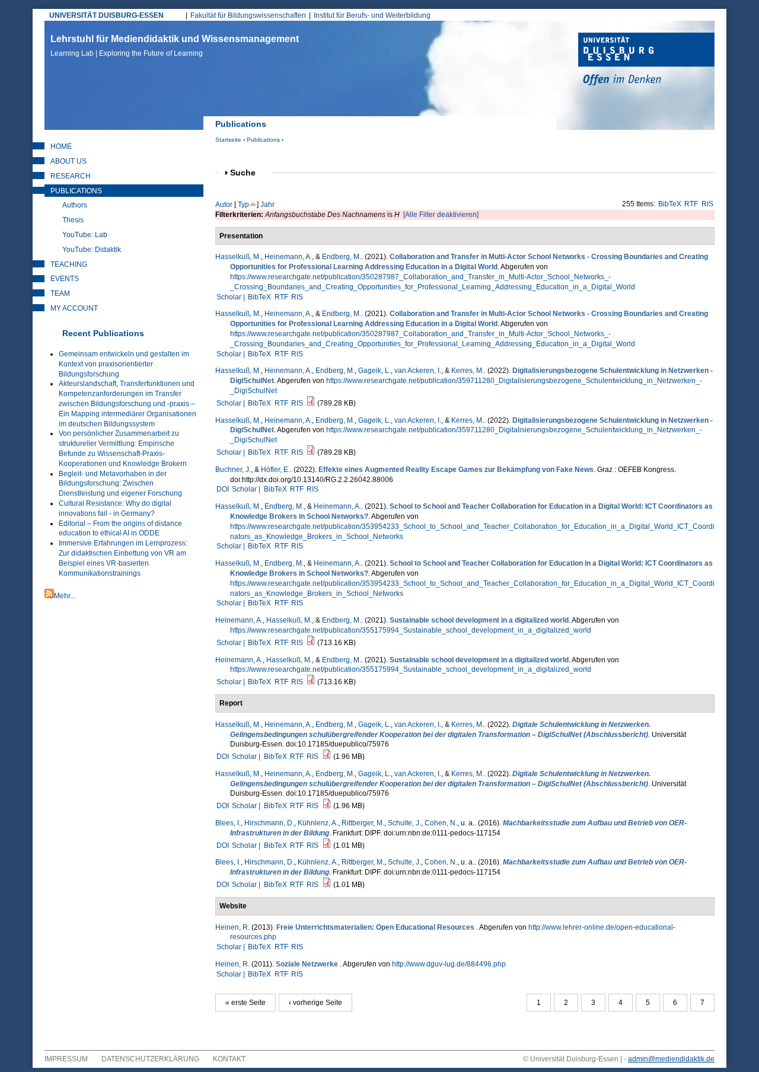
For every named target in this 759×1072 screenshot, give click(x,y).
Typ (243, 204)
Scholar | (231, 297)
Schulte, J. (404, 823)
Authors (74, 205)
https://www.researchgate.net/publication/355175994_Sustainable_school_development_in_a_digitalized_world (410, 630)
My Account (74, 308)
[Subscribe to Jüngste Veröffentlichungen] (49, 596)
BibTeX (669, 204)
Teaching (68, 264)
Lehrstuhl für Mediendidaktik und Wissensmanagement (174, 46)
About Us (68, 161)
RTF (691, 204)
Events (64, 279)
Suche (248, 172)
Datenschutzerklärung (150, 1059)
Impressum (66, 1059)
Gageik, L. (374, 370)
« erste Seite (245, 1002)
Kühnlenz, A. (318, 823)
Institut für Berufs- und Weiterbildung (372, 15)
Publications (263, 139)
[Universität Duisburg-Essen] (646, 60)
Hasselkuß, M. (238, 257)
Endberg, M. (341, 257)
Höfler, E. (275, 469)
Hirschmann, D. (269, 823)
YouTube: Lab (84, 235)
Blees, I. (228, 823)
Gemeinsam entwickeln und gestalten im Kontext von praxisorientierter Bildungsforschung (124, 364)
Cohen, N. (441, 823)
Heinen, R (231, 927)
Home (61, 146)
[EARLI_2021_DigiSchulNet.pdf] (310, 643)
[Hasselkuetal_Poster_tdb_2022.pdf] (310, 403)
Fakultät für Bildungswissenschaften (248, 15)
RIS (707, 204)
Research (70, 176)
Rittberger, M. (363, 823)
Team (60, 293)
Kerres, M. (467, 370)
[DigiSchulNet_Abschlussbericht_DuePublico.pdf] (326, 756)
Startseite (228, 139)
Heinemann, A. (288, 257)
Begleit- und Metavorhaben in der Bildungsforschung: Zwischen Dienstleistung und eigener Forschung (120, 484)
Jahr (267, 204)
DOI (222, 489)
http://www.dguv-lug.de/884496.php (449, 964)
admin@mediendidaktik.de (671, 1059)
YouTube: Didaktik (91, 249)
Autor (223, 204)
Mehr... (64, 596)
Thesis (73, 220)
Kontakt (229, 1059)
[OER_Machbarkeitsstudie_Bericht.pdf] (326, 845)
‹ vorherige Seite (315, 1002)
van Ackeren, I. (417, 370)
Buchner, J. (233, 469)
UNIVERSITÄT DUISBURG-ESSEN (106, 15)
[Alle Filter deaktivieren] (441, 214)
